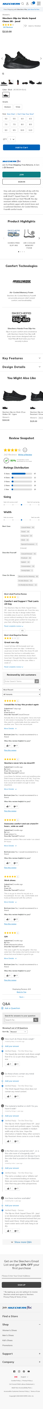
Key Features (12, 358)
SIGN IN (21, 182)
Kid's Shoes (7, 1340)
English (23, 1377)
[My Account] (27, 3)
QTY (5, 139)
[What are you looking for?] (22, 3)
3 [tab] (22, 251)
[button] (4, 82)
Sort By (5, 1031)
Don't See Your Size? (25, 114)
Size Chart (11, 114)
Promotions (7, 1345)
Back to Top (21, 992)
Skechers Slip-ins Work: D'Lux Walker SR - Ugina (13, 413)
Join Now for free (33, 9)
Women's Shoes (9, 1330)
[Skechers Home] (11, 3)
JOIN (21, 174)
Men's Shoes (8, 1335)
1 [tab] (18, 251)
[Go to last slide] (2, 58)
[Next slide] (41, 58)
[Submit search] (35, 1020)
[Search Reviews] (37, 681)
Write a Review (25, 454)
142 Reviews (8, 27)
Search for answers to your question (20, 1016)
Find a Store (10, 1316)
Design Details (13, 367)
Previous (4, 238)
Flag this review (10, 750)
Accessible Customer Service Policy (16, 1391)
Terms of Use (21, 1297)
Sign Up (21, 1285)
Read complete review (12, 626)
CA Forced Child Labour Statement (21, 1384)
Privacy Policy (9, 1297)
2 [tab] (20, 251)
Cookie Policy (15, 1380)
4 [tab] (24, 251)
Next (39, 238)
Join (5, 1307)
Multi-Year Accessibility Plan (21, 1388)
